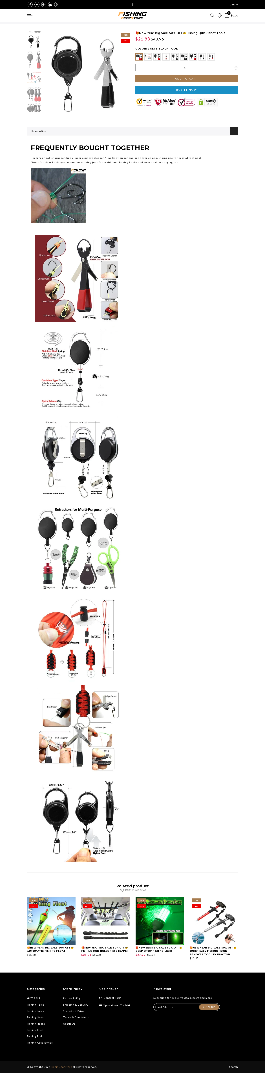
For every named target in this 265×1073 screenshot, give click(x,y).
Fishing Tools (35, 1004)
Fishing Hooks (36, 1023)
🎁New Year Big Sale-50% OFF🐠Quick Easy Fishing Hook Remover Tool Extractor (213, 951)
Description (38, 130)
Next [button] (118, 76)
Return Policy (72, 998)
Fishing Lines (35, 1017)
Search (233, 1066)
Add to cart (186, 78)
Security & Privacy (75, 1010)
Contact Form (112, 997)
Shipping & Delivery (75, 1004)
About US (69, 1023)
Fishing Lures (35, 1010)
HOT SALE (34, 998)
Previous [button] (49, 76)
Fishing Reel (35, 1029)
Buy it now (186, 89)
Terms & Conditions (76, 1017)
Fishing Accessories (40, 1042)
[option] (86, 74)
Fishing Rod (34, 1036)
